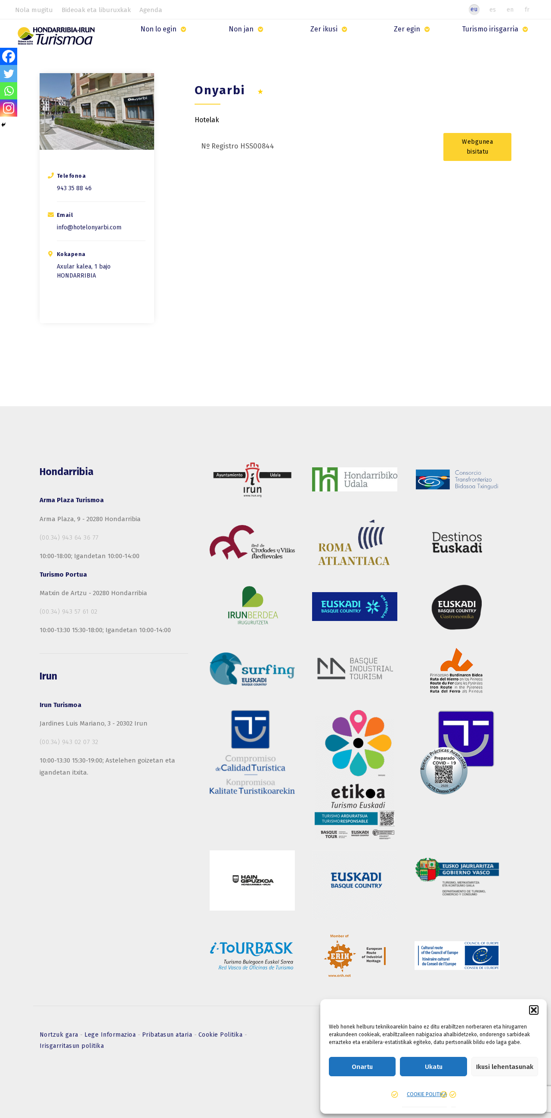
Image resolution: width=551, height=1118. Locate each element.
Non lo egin (158, 29)
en (510, 9)
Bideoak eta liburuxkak (96, 10)
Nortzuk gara (60, 1034)
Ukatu (434, 1067)
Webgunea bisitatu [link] (477, 146)
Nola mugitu (34, 10)
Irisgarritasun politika (72, 1046)
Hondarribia (76, 275)
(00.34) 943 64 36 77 (69, 537)
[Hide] (3, 124)
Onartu (362, 1067)
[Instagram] (8, 108)
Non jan (241, 29)
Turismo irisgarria (490, 29)
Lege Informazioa (111, 1034)
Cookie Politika (221, 1034)
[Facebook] (8, 56)
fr (527, 9)
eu (474, 9)
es (492, 9)
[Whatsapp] (8, 90)
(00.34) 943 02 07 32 (69, 742)
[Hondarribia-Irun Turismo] (57, 39)
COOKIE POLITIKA (427, 1094)
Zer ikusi (323, 29)
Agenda (150, 10)
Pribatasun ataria (168, 1034)
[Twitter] (8, 73)
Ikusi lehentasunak (504, 1067)
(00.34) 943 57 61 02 (69, 611)
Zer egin (407, 29)
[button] (533, 1010)
